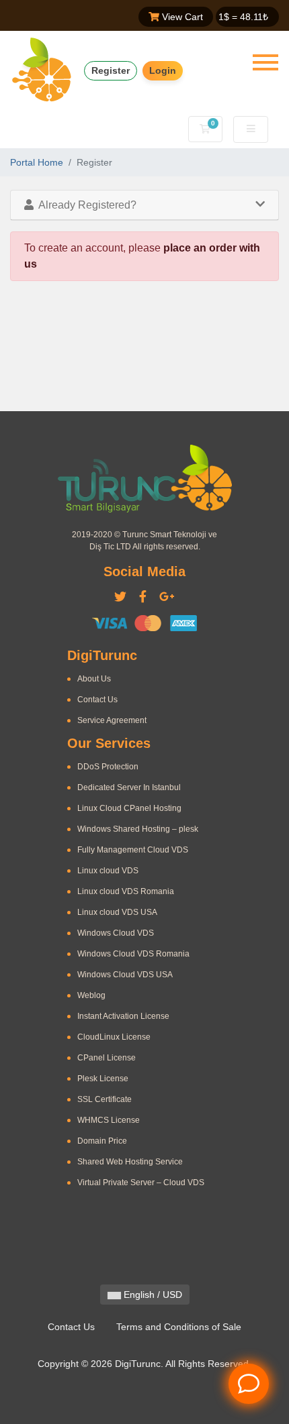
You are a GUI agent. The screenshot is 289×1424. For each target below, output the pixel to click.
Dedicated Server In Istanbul (129, 787)
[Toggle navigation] (265, 62)
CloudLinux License (114, 1037)
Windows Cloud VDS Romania (133, 954)
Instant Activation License (123, 1016)
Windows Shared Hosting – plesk (137, 829)
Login (162, 70)
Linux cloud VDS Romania (125, 891)
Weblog (91, 995)
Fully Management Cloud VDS (132, 850)
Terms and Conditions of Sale (178, 1326)
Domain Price (102, 1141)
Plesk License (102, 1078)
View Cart (181, 16)
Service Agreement (112, 720)
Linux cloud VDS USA (117, 912)
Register (110, 70)
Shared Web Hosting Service (130, 1161)
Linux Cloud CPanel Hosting (129, 808)
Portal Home (36, 162)
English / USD (151, 1294)
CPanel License (106, 1057)
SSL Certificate (104, 1099)
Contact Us (97, 699)
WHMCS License (108, 1120)
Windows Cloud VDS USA (125, 974)
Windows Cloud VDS (115, 933)
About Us (94, 678)
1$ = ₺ (243, 16)
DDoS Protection (107, 766)
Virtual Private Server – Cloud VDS (140, 1182)
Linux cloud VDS (107, 870)
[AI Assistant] (249, 1384)
